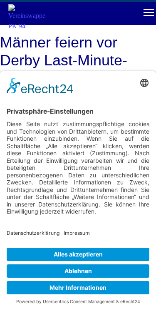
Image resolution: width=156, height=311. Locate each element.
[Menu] (149, 12)
